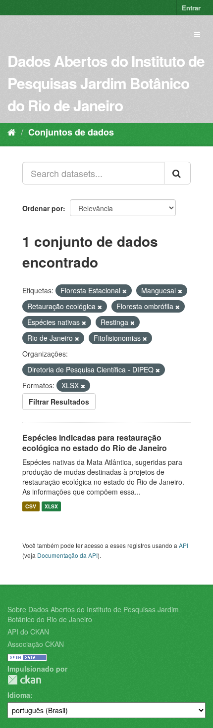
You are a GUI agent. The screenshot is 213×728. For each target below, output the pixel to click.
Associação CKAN (35, 644)
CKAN (24, 680)
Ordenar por (42, 208)
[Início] (11, 131)
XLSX (51, 506)
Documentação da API (67, 555)
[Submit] (177, 173)
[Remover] (124, 291)
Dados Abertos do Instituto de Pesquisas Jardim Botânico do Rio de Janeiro (106, 83)
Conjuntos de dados (71, 132)
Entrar (191, 7)
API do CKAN (28, 632)
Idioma (18, 695)
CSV (30, 506)
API (183, 545)
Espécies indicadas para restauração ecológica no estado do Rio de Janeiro (94, 443)
